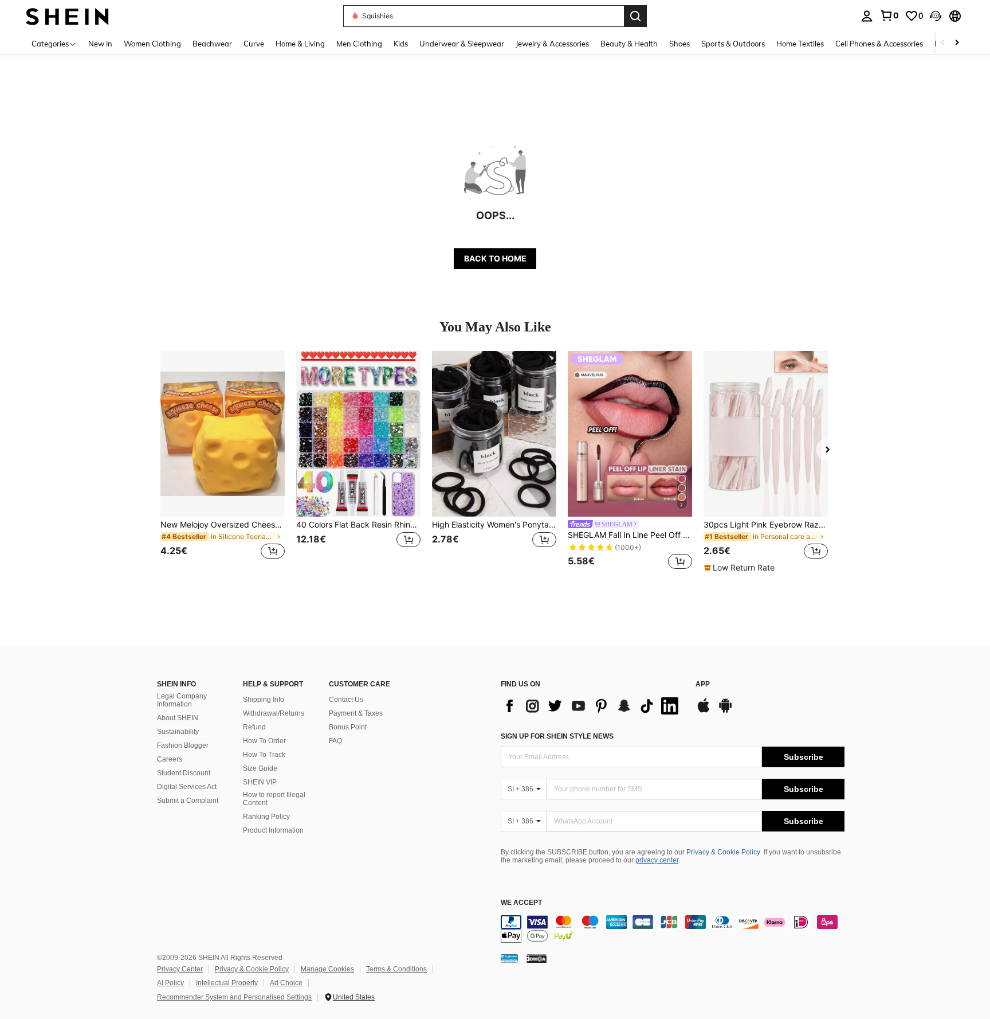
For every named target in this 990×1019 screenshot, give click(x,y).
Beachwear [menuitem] (212, 43)
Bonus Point (348, 727)
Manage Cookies (327, 969)
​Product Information (273, 830)
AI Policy (170, 983)
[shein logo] (67, 15)
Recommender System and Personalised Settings (234, 997)
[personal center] (867, 16)
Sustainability (178, 732)
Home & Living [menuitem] (300, 43)
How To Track (264, 755)
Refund (254, 727)
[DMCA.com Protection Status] (537, 958)
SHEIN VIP (260, 782)
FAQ (335, 741)
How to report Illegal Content (274, 799)
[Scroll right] (957, 43)
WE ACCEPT (521, 903)
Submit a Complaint (187, 801)
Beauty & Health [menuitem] (629, 43)
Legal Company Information (182, 700)
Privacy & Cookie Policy (723, 852)
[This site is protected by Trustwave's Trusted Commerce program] (509, 958)
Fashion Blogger (183, 745)
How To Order (264, 741)
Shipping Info (263, 700)
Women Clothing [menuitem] (152, 43)
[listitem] (222, 462)
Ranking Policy (266, 817)
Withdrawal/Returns (273, 713)
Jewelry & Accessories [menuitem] (552, 43)
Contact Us (346, 700)
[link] (889, 15)
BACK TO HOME (495, 258)
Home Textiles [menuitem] (800, 43)
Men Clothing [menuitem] (359, 43)
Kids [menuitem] (401, 43)
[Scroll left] (943, 43)
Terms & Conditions (396, 969)
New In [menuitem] (100, 43)
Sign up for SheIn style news (557, 736)
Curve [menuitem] (253, 43)
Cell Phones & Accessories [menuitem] (879, 43)
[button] (935, 16)
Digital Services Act (187, 787)
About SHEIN (177, 718)
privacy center (656, 860)
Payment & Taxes (356, 713)
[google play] (725, 711)
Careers (169, 759)
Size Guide (260, 768)
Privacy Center (180, 969)
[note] (741, 567)
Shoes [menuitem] (679, 43)
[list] (592, 706)
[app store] (704, 711)
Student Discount (183, 773)
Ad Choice (286, 983)
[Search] (635, 16)
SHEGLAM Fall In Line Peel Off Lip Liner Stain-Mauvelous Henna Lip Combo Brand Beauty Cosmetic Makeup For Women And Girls (630, 535)
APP (703, 684)
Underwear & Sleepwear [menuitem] (461, 43)
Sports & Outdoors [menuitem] (733, 43)
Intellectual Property (227, 983)
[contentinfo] (672, 929)
